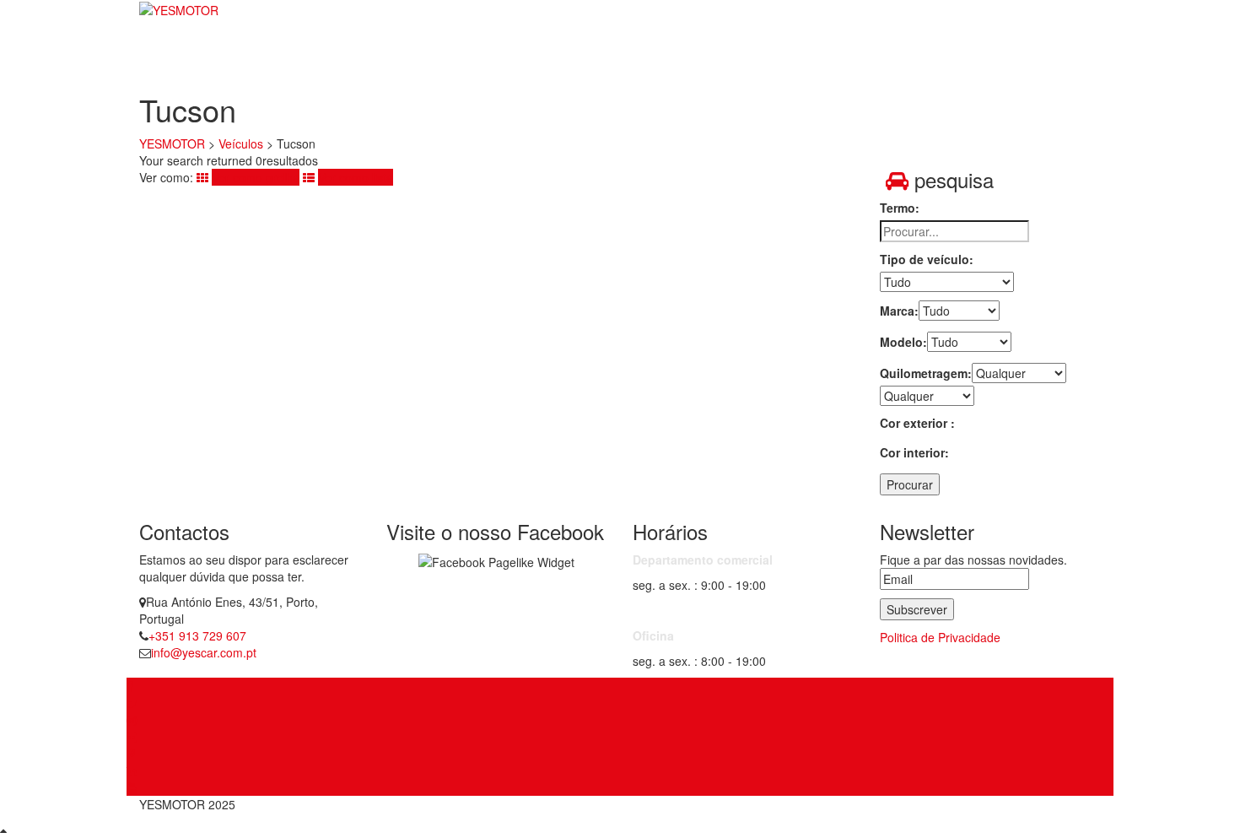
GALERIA (939, 46)
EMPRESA (743, 46)
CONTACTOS (1043, 46)
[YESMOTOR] (178, 9)
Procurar (910, 484)
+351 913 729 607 (197, 635)
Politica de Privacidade (940, 637)
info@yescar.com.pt (203, 652)
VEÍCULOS (843, 46)
